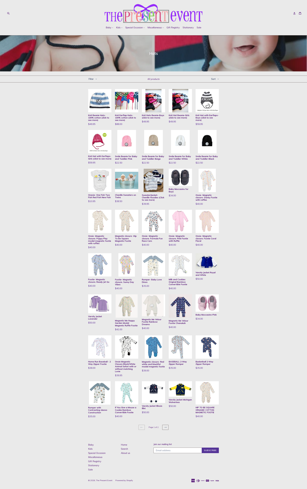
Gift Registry (173, 27)
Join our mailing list (163, 444)
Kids (120, 27)
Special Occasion (135, 27)
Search (124, 448)
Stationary (188, 27)
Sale (199, 27)
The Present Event (104, 480)
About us (125, 453)
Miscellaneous (156, 27)
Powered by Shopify (124, 480)
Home (124, 444)
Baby (110, 27)
